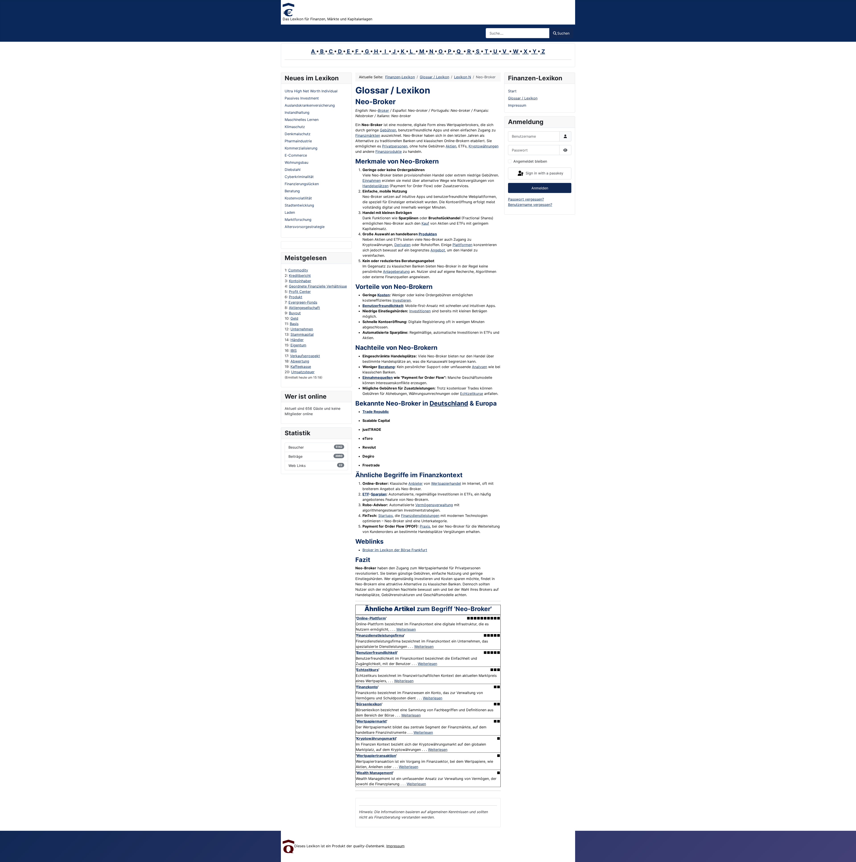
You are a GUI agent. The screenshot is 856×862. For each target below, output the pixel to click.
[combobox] (517, 33)
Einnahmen (371, 180)
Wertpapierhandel (446, 483)
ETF (365, 494)
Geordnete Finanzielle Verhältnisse (318, 286)
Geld (294, 318)
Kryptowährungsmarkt (376, 738)
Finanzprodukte (388, 151)
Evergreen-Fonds (302, 302)
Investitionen (420, 311)
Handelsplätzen (375, 186)
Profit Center (300, 291)
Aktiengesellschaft (304, 307)
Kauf (425, 223)
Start (512, 91)
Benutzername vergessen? (530, 204)
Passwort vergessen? (526, 199)
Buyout (295, 313)
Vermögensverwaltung (434, 505)
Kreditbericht (300, 275)
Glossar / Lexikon (522, 98)
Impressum (517, 105)
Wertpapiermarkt (371, 721)
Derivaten (402, 244)
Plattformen (462, 244)
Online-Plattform (371, 618)
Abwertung (299, 361)
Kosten (383, 295)
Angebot (437, 250)
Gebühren (388, 130)
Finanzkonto (367, 687)
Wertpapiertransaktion (376, 755)
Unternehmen (301, 329)
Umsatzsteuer (303, 372)
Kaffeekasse (300, 366)
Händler (297, 340)
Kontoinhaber (300, 281)
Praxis (425, 526)
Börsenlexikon (369, 704)
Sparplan (378, 494)
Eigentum (298, 345)
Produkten (428, 234)
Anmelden (539, 188)
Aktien (451, 146)
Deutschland (449, 403)
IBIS (293, 350)
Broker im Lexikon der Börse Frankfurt (394, 550)
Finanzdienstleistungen (420, 515)
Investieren (402, 300)
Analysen (479, 367)
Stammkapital (302, 334)
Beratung (386, 367)
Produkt (295, 297)
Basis (294, 323)
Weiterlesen (406, 629)
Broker (383, 110)
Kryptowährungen (483, 146)
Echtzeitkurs (367, 669)
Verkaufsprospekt (305, 356)
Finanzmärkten (367, 135)
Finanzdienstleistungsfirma (380, 635)
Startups (385, 515)
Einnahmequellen (377, 377)
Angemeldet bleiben (530, 161)
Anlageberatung (396, 271)
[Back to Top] (848, 853)
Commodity (298, 270)
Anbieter (415, 483)
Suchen (563, 33)
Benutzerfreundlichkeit (382, 305)
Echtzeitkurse (471, 393)
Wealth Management (374, 773)
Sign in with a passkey (544, 173)
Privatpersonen (394, 146)
